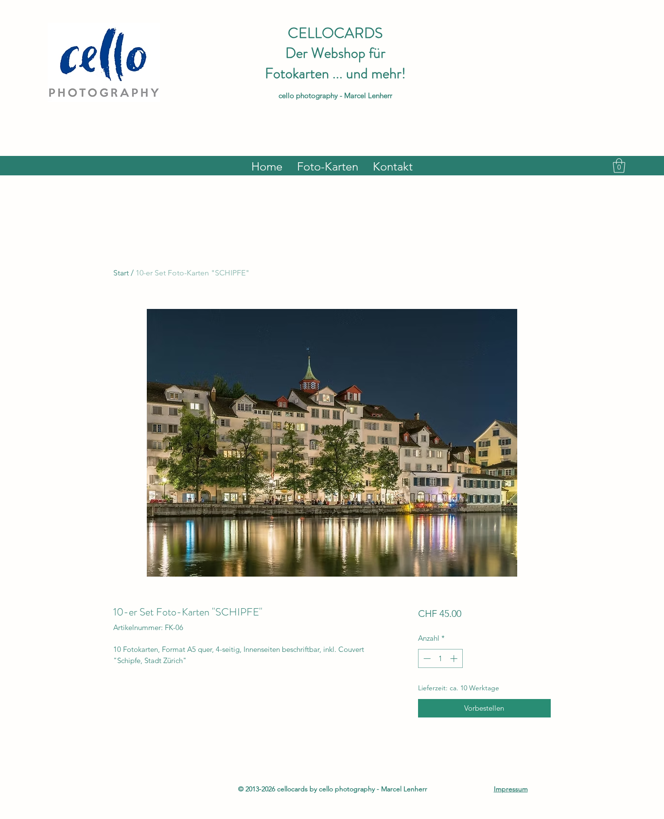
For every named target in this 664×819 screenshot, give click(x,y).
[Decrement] (426, 658)
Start (121, 272)
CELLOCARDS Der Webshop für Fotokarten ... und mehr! (335, 53)
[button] (619, 165)
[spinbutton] (440, 658)
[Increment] (454, 658)
